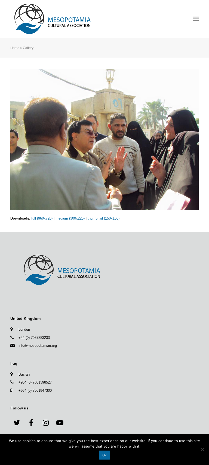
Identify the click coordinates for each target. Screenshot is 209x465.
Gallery (28, 48)
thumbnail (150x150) (103, 218)
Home (14, 48)
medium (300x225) (70, 218)
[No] (202, 449)
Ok (104, 455)
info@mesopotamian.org (38, 346)
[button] (196, 19)
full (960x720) (42, 218)
